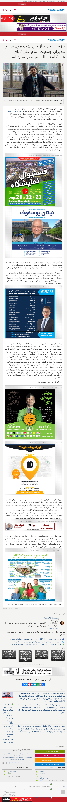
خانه (64, 1)
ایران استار (27, 753)
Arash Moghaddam (51, 618)
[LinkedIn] (32, 684)
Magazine (27, 757)
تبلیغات (16, 755)
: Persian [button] (23, 4)
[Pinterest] (29, 684)
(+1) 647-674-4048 (12, 771)
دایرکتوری (15, 753)
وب (18, 753)
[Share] (43, 684)
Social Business (13, 759)
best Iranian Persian (11, 757)
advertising (21, 757)
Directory (22, 759)
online (30, 757)
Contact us (42, 773)
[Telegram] (35, 684)
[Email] (40, 684)
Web (18, 759)
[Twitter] (26, 684)
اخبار (5, 753)
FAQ (41, 775)
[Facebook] (23, 684)
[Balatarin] (37, 684)
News (17, 757)
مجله (21, 753)
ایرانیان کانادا (10, 753)
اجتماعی (20, 755)
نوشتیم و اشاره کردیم (13, 111)
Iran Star (4, 757)
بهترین (23, 753)
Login (41, 777)
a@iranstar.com (53, 628)
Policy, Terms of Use (44, 778)
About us (42, 771)
